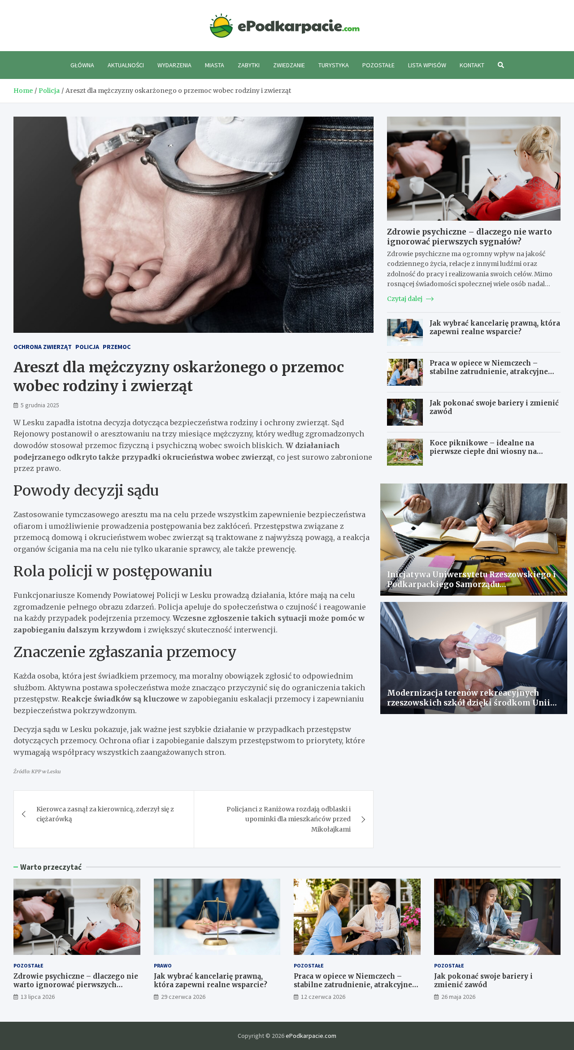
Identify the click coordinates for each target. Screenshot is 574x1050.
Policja (87, 347)
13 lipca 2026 (38, 997)
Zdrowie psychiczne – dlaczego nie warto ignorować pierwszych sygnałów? (469, 237)
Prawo (163, 965)
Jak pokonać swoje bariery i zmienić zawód (483, 980)
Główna (82, 65)
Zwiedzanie (289, 65)
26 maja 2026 (458, 997)
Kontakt (472, 65)
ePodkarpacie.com (311, 1036)
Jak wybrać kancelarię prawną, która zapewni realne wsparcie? (495, 327)
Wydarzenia (174, 65)
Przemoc (116, 347)
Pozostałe (378, 65)
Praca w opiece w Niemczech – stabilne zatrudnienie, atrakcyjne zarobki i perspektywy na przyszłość (495, 372)
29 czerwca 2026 (183, 997)
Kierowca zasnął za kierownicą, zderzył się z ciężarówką (105, 814)
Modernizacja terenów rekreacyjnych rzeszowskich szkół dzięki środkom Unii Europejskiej (468, 703)
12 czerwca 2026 (323, 997)
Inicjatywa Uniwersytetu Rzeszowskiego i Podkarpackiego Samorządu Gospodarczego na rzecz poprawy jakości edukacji (471, 589)
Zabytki (249, 65)
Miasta (214, 65)
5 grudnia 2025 (40, 405)
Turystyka (333, 65)
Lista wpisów (427, 65)
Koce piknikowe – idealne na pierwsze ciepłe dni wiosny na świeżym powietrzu (483, 452)
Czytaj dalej (405, 299)
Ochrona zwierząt (42, 347)
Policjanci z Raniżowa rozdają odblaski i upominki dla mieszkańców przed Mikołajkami (288, 819)
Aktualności (126, 65)
